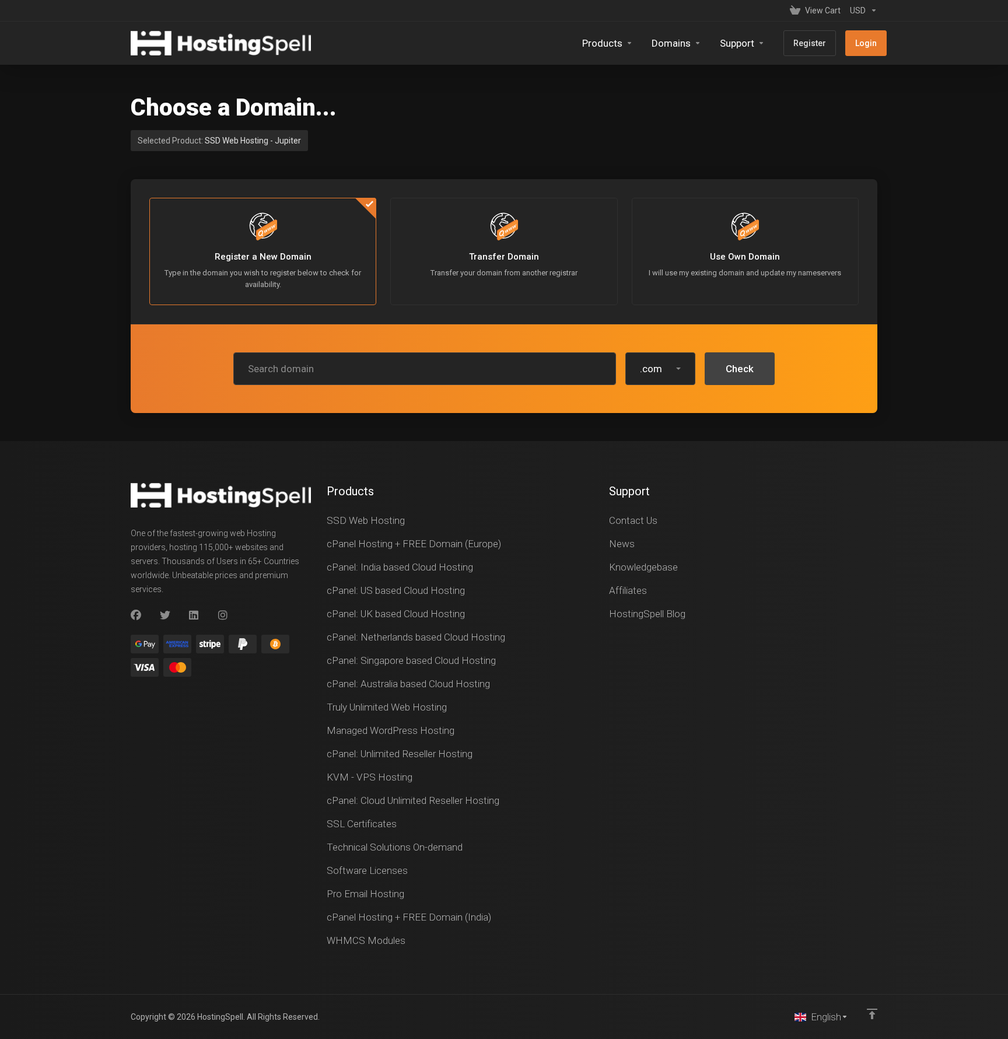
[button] (660, 368)
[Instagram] (223, 615)
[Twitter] (165, 615)
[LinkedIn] (194, 615)
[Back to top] (872, 1014)
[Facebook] (135, 615)
